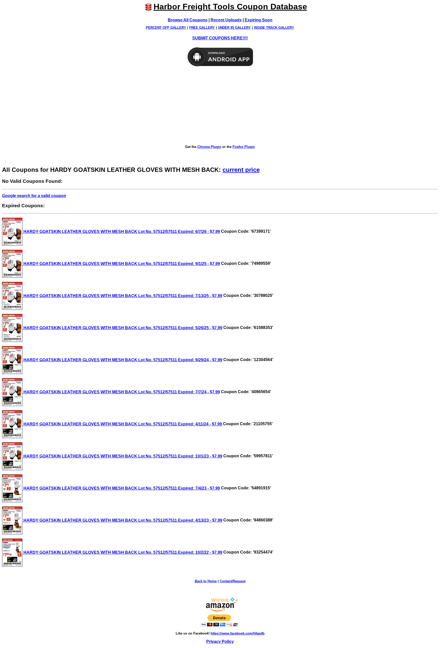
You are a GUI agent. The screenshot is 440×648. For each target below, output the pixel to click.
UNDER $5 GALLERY (234, 28)
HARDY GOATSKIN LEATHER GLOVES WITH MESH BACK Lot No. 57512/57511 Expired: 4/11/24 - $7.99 (122, 424)
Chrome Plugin (209, 147)
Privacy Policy (220, 641)
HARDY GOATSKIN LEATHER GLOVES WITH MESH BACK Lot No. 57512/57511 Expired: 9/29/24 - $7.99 (122, 360)
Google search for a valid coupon (34, 196)
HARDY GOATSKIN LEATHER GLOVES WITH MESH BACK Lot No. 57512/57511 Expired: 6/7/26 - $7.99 (121, 231)
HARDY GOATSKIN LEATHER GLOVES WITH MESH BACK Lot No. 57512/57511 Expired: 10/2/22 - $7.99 (122, 552)
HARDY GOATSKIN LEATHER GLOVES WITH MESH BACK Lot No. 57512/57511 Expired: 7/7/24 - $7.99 (121, 392)
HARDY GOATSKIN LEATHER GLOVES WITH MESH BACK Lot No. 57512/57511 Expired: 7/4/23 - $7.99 (121, 488)
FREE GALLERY (202, 28)
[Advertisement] (220, 106)
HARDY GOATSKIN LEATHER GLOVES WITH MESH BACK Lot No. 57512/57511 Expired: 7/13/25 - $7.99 (122, 296)
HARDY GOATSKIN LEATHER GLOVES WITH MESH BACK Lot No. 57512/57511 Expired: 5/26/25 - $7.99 (122, 328)
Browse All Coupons (188, 20)
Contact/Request (232, 581)
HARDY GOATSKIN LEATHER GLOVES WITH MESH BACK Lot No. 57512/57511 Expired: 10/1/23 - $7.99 (122, 456)
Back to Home (206, 581)
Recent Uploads (226, 20)
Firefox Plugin (243, 147)
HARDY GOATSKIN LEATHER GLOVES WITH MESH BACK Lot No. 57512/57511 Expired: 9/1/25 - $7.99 (121, 263)
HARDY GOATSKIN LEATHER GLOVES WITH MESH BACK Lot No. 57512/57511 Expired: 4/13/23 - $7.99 (122, 520)
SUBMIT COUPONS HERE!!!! (220, 38)
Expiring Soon (258, 20)
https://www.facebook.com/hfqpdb (238, 633)
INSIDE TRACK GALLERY (274, 28)
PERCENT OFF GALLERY (166, 28)
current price (241, 169)
